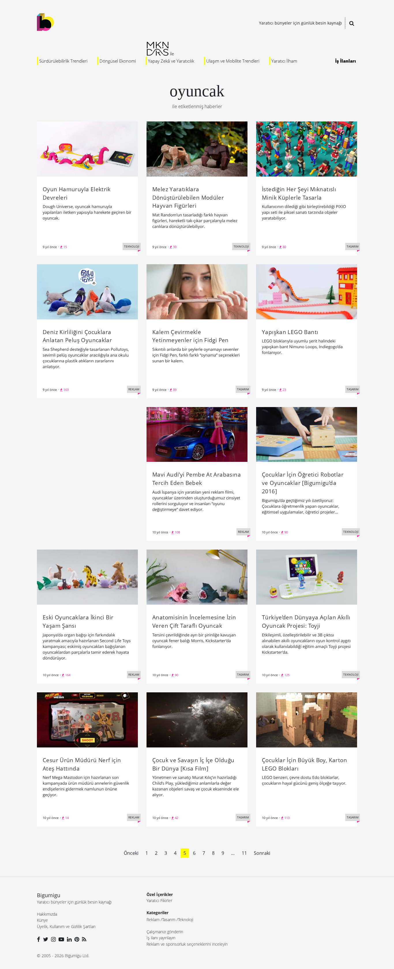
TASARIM (353, 246)
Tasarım (168, 919)
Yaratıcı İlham (284, 61)
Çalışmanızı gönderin (165, 931)
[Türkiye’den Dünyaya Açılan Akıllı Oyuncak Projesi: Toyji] (306, 576)
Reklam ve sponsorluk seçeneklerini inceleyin (187, 944)
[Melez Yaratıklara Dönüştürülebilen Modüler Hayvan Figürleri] (197, 148)
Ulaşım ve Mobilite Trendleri (232, 61)
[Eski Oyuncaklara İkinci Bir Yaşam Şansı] (87, 576)
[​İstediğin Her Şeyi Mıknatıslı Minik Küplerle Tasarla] (306, 148)
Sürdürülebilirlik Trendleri (63, 61)
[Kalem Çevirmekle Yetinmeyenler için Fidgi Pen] (197, 291)
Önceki (131, 853)
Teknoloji (185, 919)
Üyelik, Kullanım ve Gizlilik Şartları (66, 926)
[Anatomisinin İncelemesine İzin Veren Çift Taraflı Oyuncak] (197, 576)
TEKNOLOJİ (131, 246)
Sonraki (262, 853)
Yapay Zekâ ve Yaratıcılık (171, 61)
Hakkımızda (47, 914)
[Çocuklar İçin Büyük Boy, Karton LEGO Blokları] (306, 719)
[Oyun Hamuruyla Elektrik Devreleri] (87, 148)
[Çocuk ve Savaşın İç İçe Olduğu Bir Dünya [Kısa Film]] (197, 719)
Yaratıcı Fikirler (159, 900)
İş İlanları (345, 61)
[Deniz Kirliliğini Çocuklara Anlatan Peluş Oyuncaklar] (87, 291)
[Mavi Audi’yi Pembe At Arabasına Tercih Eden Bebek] (197, 434)
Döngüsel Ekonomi (118, 61)
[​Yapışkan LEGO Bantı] (306, 291)
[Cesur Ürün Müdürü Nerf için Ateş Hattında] (87, 719)
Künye (42, 920)
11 (244, 853)
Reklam (153, 919)
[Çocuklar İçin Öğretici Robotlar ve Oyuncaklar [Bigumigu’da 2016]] (306, 434)
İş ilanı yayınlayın (161, 937)
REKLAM (133, 389)
